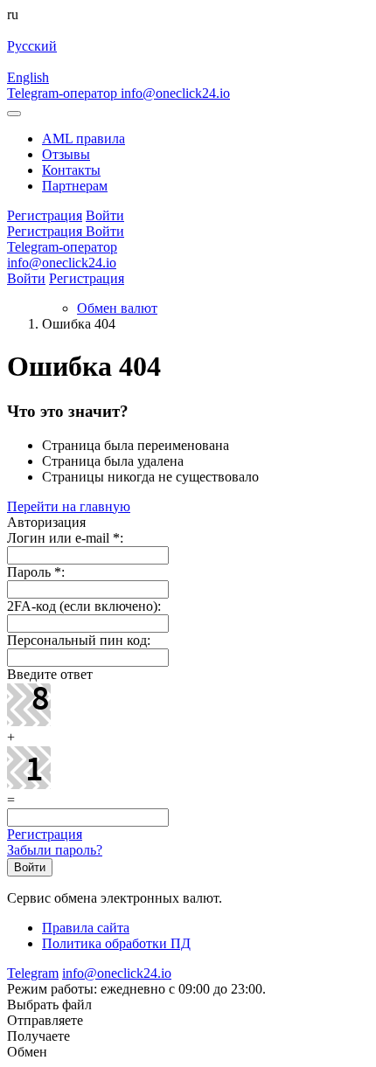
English (28, 77)
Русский (32, 45)
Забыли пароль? (54, 849)
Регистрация (86, 278)
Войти (26, 278)
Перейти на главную (68, 506)
